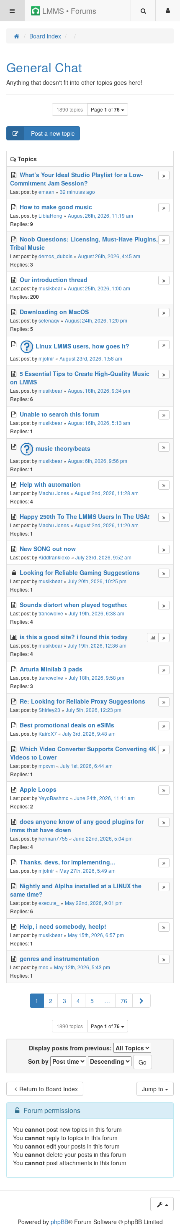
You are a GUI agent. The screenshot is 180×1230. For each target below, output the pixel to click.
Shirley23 (49, 709)
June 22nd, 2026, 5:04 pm (103, 838)
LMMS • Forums (68, 10)
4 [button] (78, 1000)
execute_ (49, 902)
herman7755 (53, 838)
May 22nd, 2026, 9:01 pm (94, 902)
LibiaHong (50, 215)
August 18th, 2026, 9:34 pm (99, 390)
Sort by (39, 1061)
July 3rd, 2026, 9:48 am (89, 733)
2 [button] (50, 1000)
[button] (141, 1001)
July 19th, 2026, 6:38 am (96, 613)
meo (44, 967)
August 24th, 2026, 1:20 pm (96, 320)
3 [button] (64, 1000)
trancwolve (51, 613)
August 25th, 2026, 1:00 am (99, 288)
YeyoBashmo (54, 797)
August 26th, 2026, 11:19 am (100, 215)
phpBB (59, 1221)
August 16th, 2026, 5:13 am (99, 422)
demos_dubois (55, 255)
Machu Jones (54, 492)
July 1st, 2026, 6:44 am (86, 765)
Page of (105, 109)
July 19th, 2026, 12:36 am (97, 645)
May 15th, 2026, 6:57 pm (96, 934)
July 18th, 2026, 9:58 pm (96, 677)
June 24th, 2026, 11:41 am (104, 797)
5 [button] (92, 1000)
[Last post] (164, 175)
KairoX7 (48, 733)
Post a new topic (52, 133)
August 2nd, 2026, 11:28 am (107, 492)
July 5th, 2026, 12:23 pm (93, 709)
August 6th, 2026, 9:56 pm (97, 460)
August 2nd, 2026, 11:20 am (107, 525)
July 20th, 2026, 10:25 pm (97, 581)
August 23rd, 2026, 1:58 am (90, 358)
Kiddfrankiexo (54, 557)
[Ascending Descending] (109, 1061)
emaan (46, 191)
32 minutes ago (77, 191)
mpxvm (47, 765)
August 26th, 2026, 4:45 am (109, 255)
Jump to (153, 1089)
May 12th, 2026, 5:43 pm (82, 967)
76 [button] (124, 1000)
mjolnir (46, 358)
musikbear (50, 288)
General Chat (44, 67)
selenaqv (49, 320)
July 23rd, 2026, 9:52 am (103, 557)
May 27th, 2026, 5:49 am (87, 870)
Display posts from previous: (71, 1048)
